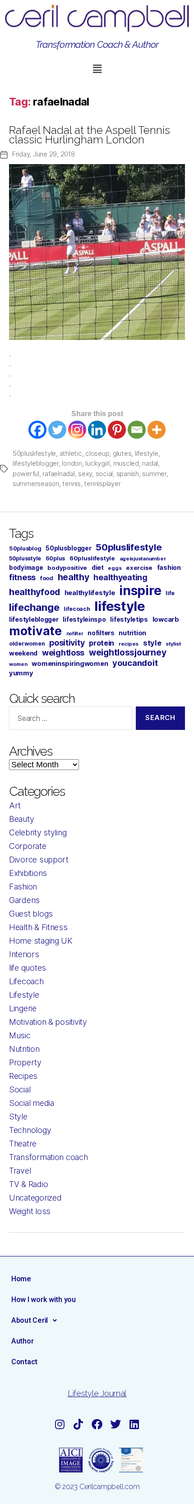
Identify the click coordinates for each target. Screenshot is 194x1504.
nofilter (74, 634)
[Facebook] (37, 430)
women (18, 664)
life (170, 593)
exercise (139, 567)
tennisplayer (102, 483)
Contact (24, 1361)
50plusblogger (69, 548)
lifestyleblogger (36, 463)
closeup (97, 453)
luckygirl (97, 463)
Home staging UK (41, 940)
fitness (22, 577)
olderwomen (27, 643)
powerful (26, 473)
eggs (114, 568)
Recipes (23, 1076)
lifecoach (77, 608)
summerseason (36, 483)
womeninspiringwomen (70, 664)
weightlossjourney (127, 652)
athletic (71, 453)
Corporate (27, 846)
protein (101, 642)
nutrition (132, 633)
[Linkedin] (97, 430)
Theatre (23, 1143)
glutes (122, 453)
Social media (31, 1103)
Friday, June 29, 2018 (43, 154)
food (46, 578)
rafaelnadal (58, 473)
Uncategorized (35, 1197)
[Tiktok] (78, 1424)
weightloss (63, 652)
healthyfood (34, 592)
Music (20, 1035)
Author (22, 1341)
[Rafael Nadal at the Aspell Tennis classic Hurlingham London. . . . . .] (97, 252)
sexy (85, 473)
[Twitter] (57, 430)
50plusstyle (25, 558)
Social (19, 1089)
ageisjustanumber (143, 558)
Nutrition (24, 1049)
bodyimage (26, 567)
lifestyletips (129, 619)
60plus (55, 558)
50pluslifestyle (34, 453)
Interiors (24, 954)
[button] (97, 69)
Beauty (21, 819)
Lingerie (23, 1008)
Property (25, 1062)
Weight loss (30, 1211)
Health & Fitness (38, 927)
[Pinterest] (117, 430)
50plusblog (25, 548)
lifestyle (146, 453)
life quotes (27, 967)
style (152, 642)
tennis (71, 483)
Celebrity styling (37, 832)
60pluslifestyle (92, 558)
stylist (173, 644)
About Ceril (29, 1320)
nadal (150, 463)
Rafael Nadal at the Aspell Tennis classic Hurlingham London (89, 135)
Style (18, 1116)
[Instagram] (77, 430)
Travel (20, 1170)
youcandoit (134, 663)
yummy (21, 673)
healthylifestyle (90, 593)
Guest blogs (31, 913)
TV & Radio (28, 1184)
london (72, 463)
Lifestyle (24, 995)
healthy (73, 577)
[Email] (137, 430)
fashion (169, 567)
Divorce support (39, 859)
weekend (23, 653)
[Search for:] (68, 720)
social (104, 473)
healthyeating (120, 577)
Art (15, 805)
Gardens (24, 900)
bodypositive (67, 567)
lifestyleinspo (84, 619)
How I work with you (43, 1299)
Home (21, 1279)
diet (98, 567)
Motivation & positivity (48, 1022)
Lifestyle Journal (97, 1393)
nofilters (101, 633)
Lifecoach (26, 981)
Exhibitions (28, 873)
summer (154, 473)
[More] (157, 430)
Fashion (23, 886)
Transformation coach (48, 1157)
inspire (140, 590)
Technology (30, 1130)
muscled (126, 463)
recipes (129, 644)
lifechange (34, 607)
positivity (66, 642)
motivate (35, 631)
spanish (127, 473)
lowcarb (165, 619)
